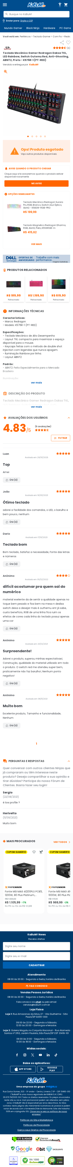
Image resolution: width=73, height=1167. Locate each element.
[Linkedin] (48, 1054)
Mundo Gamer (13, 28)
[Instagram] (25, 1054)
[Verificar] (22, 1139)
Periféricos (26, 36)
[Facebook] (17, 1054)
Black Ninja (32, 28)
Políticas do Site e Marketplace (36, 1120)
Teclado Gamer (42, 36)
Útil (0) (14, 479)
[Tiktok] (56, 1054)
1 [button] (36, 744)
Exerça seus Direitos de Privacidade (37, 1130)
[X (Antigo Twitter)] (32, 1054)
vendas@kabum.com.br (36, 1004)
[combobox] (36, 14)
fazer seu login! (36, 785)
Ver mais (36, 244)
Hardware (49, 28)
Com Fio (58, 36)
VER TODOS (60, 842)
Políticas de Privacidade (36, 1125)
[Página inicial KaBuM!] (36, 4)
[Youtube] (40, 1054)
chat (38, 1001)
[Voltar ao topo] (36, 1080)
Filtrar (62, 437)
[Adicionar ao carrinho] (41, 852)
